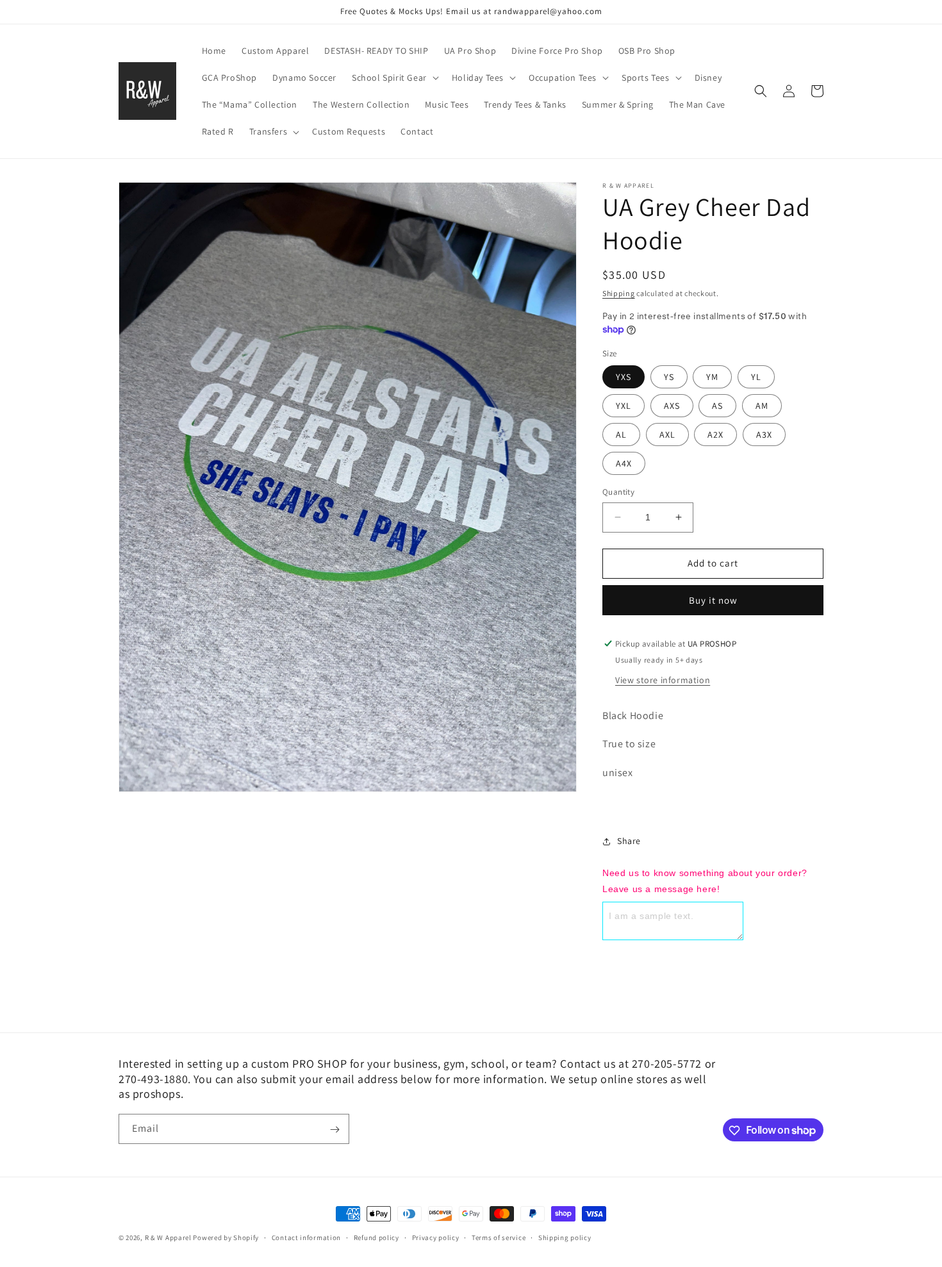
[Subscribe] (334, 1129)
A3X (764, 434)
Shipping (618, 293)
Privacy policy (435, 1236)
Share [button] (629, 841)
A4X (624, 463)
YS (669, 377)
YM (712, 377)
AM (762, 405)
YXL (623, 405)
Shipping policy (564, 1236)
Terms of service (498, 1236)
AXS (672, 405)
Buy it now (713, 600)
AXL (667, 434)
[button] (394, 77)
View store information (662, 680)
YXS (623, 377)
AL (621, 434)
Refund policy (376, 1236)
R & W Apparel (168, 1237)
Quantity (618, 491)
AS (717, 405)
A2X (715, 434)
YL (756, 377)
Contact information (306, 1236)
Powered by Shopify (226, 1237)
